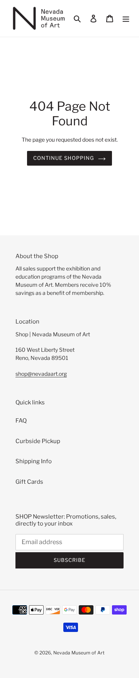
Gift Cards (29, 481)
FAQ (21, 420)
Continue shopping (64, 158)
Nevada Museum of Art (79, 653)
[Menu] (126, 18)
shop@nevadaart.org (41, 373)
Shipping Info (33, 461)
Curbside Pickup (37, 441)
